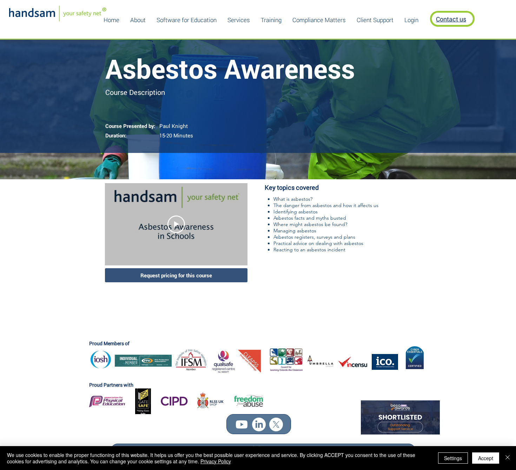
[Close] (507, 458)
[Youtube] (242, 424)
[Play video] (176, 224)
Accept (485, 458)
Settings (453, 458)
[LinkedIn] (259, 424)
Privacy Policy (215, 461)
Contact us (451, 19)
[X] (276, 424)
